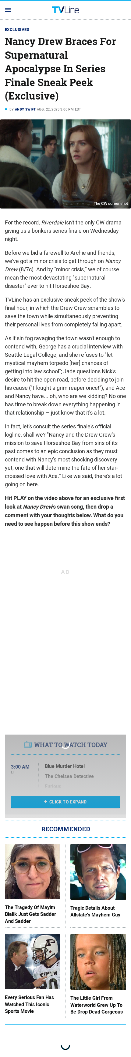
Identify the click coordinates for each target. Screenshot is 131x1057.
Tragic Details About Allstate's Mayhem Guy (95, 911)
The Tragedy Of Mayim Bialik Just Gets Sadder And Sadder (30, 914)
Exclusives (17, 29)
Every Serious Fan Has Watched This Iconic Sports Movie (29, 1004)
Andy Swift (25, 109)
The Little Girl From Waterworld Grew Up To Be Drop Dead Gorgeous (96, 1005)
